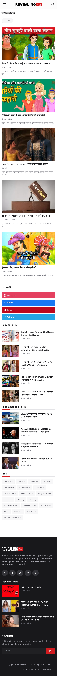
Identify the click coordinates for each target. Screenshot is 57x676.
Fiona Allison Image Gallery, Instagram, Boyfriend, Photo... (35, 348)
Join (51, 650)
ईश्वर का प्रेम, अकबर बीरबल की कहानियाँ (18, 267)
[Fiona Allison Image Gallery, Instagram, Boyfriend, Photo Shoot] (10, 351)
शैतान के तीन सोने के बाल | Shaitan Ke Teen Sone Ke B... (28, 63)
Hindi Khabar (9, 487)
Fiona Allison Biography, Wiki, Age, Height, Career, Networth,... (37, 363)
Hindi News (8, 481)
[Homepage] (28, 4)
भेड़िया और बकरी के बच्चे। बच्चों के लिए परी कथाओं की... (25, 115)
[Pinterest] (20, 573)
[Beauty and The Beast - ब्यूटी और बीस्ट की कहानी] (28, 144)
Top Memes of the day (31, 586)
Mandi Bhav (31, 511)
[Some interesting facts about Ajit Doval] (10, 463)
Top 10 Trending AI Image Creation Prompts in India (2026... (37, 378)
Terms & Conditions (30, 669)
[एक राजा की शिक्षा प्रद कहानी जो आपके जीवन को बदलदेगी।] (28, 196)
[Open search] (53, 4)
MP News (47, 481)
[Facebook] (12, 573)
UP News (21, 481)
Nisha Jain (5, 168)
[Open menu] (4, 4)
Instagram (11, 295)
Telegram (11, 317)
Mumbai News (24, 487)
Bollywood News (44, 493)
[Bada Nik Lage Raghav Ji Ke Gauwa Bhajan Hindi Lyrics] (10, 336)
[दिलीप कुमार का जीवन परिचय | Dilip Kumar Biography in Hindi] (10, 448)
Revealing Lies (7, 67)
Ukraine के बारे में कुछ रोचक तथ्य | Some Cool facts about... (36, 415)
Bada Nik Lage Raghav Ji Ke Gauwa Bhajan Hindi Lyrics (37, 333)
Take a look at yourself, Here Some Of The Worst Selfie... (37, 618)
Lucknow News (27, 493)
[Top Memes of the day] (10, 591)
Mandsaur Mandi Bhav (12, 517)
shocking (32, 499)
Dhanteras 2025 (29, 505)
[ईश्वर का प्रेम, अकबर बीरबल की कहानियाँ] (28, 248)
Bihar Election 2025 (11, 505)
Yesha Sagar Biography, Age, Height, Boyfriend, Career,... (35, 603)
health (6, 511)
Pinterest (11, 310)
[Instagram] (5, 573)
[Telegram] (28, 573)
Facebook (11, 302)
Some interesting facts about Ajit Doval (36, 460)
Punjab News (46, 505)
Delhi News (34, 481)
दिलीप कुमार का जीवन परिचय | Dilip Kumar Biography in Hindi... (37, 445)
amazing (20, 499)
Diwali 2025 (8, 499)
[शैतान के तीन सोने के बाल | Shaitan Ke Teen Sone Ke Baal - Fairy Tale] (28, 43)
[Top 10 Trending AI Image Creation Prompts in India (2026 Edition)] (10, 381)
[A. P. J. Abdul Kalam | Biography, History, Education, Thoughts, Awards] (10, 433)
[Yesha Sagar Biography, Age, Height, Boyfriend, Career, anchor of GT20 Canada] (10, 606)
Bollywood (18, 511)
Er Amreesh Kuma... (9, 220)
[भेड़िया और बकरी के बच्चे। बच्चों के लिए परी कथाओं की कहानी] (28, 95)
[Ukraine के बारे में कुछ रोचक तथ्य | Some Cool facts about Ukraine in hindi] (10, 418)
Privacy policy (47, 669)
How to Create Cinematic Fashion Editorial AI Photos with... (37, 393)
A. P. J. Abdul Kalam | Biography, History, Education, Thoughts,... (36, 430)
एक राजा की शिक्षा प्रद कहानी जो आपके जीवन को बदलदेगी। (26, 215)
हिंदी (9, 20)
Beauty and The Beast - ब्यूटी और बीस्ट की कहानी (25, 163)
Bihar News (39, 487)
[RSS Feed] (35, 573)
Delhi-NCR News (10, 493)
